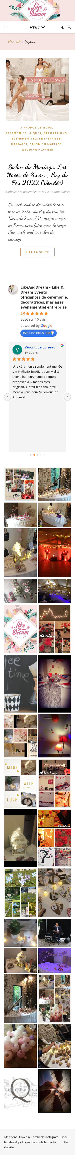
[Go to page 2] (37, 455)
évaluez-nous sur (36, 332)
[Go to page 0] (30, 454)
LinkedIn (24, 1137)
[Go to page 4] (44, 454)
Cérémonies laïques (23, 133)
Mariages (19, 144)
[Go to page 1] (34, 455)
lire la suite (37, 252)
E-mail (63, 1137)
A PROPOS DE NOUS (36, 127)
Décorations (55, 133)
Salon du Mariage (46, 144)
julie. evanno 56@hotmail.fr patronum (43, 347)
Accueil (14, 41)
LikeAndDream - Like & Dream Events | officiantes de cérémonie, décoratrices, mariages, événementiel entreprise (44, 297)
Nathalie (10, 192)
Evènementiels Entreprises (36, 138)
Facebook (37, 1137)
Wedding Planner (37, 149)
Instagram (51, 1137)
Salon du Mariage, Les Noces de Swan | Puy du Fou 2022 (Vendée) (38, 175)
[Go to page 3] (41, 455)
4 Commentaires (58, 192)
